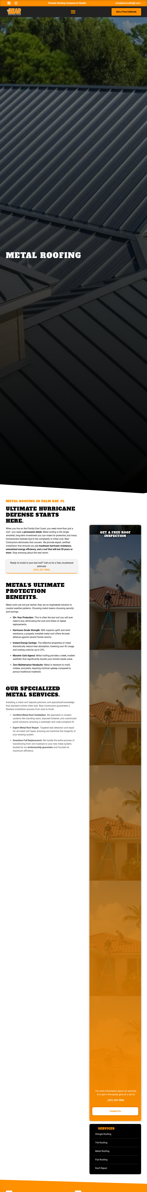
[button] (73, 12)
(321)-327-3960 (116, 1100)
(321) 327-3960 (41, 569)
